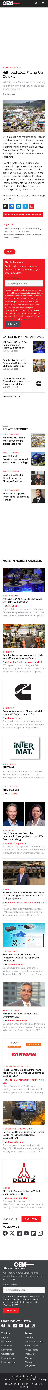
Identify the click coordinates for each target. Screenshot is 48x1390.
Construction (10, 764)
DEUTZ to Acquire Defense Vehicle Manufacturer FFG (22, 1192)
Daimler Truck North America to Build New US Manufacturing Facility (15, 363)
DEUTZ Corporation (18, 1198)
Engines (6, 1188)
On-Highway (8, 652)
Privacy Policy (29, 319)
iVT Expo (12, 606)
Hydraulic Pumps (11, 1010)
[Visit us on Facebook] (5, 1233)
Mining (6, 889)
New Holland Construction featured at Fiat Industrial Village (15, 459)
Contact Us (30, 1379)
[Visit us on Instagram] (40, 1233)
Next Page (31, 1219)
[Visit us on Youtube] (26, 1233)
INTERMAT (8, 767)
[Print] (5, 206)
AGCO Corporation (17, 843)
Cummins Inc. (15, 718)
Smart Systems (10, 596)
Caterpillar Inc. (15, 1142)
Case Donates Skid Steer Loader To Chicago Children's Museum (13, 478)
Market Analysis (12, 67)
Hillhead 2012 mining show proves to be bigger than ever (14, 440)
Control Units (10, 951)
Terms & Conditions (13, 1379)
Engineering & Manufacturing (18, 1129)
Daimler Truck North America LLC (25, 662)
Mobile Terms (11, 319)
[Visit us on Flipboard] (33, 1233)
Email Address (12, 278)
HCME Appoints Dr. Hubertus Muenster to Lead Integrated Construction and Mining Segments (24, 895)
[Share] (11, 206)
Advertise (16, 1376)
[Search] (36, 3)
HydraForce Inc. (16, 965)
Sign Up (12, 324)
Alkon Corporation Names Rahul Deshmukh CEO (20, 1015)
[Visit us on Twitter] (12, 1233)
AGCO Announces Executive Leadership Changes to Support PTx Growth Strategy (23, 836)
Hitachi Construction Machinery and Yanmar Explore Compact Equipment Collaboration (23, 1072)
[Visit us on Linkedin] (19, 1233)
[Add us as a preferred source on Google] (31, 206)
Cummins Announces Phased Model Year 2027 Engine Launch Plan (16, 381)
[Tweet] (25, 206)
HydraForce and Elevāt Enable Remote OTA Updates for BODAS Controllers (21, 957)
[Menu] (42, 3)
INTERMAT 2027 (11, 396)
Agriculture (9, 830)
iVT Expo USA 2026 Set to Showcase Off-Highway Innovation (15, 345)
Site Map (42, 1379)
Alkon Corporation (17, 1020)
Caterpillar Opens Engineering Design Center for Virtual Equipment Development (23, 1135)
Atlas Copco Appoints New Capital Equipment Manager (16, 496)
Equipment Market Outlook (16, 1067)
